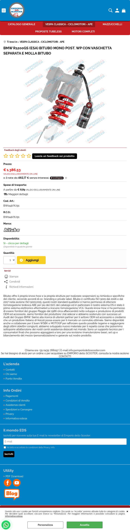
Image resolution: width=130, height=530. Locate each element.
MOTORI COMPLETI (83, 31)
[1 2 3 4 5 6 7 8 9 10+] (9, 260)
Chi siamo (11, 374)
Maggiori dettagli (18, 194)
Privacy (10, 413)
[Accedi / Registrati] (117, 10)
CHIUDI (127, 511)
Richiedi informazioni (21, 286)
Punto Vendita (14, 378)
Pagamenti (12, 396)
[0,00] (124, 10)
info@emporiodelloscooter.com (87, 350)
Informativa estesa (14, 516)
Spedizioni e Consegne (19, 409)
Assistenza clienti (15, 404)
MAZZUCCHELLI (112, 24)
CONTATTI (65, 356)
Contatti (10, 369)
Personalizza (45, 524)
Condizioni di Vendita (18, 400)
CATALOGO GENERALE (21, 24)
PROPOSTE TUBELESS (48, 31)
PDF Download (14, 476)
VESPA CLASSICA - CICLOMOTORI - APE (69, 24)
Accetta (84, 524)
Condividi (14, 281)
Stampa (13, 276)
